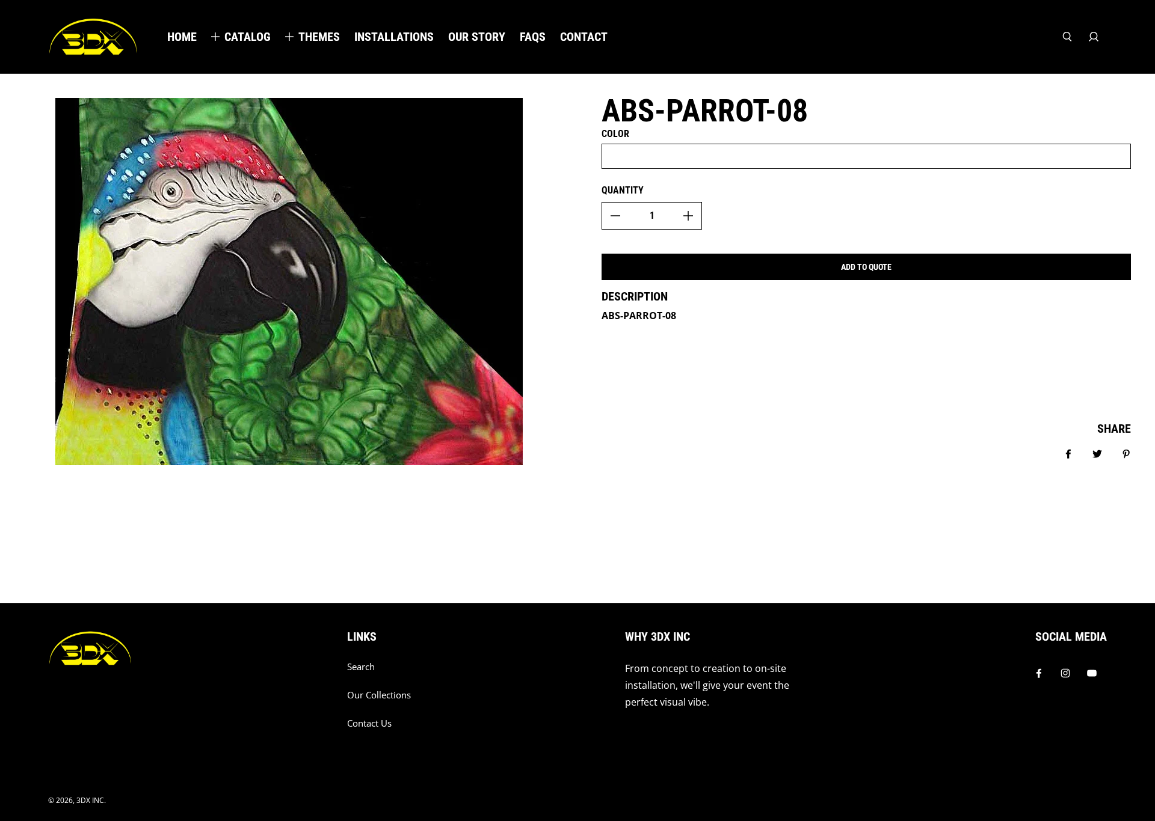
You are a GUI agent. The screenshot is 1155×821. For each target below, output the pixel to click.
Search (361, 667)
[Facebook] (1039, 673)
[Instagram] (1065, 673)
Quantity (623, 190)
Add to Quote (866, 267)
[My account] (1093, 36)
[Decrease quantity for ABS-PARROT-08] (615, 216)
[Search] (1067, 36)
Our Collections (379, 695)
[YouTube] (1092, 673)
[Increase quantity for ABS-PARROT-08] (688, 216)
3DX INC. (91, 800)
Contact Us (369, 723)
